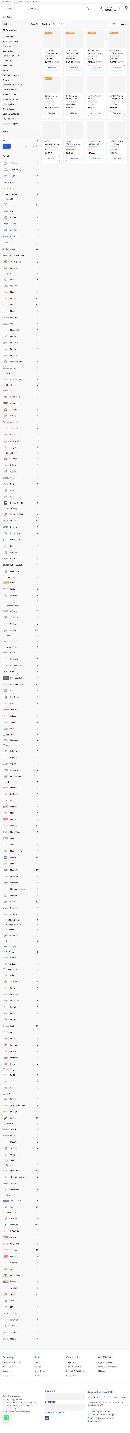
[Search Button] (88, 8)
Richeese (14, 1057)
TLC (8, 1195)
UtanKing (14, 1225)
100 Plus (14, 163)
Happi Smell (11, 647)
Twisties (13, 1218)
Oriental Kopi (11, 969)
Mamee (13, 826)
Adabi (12, 205)
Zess (12, 1301)
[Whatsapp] (6, 1417)
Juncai (13, 722)
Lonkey (13, 807)
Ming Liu (14, 870)
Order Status (39, 1371)
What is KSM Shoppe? (12, 1362)
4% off (48, 33)
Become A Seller (9, 1367)
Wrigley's (14, 1288)
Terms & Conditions (74, 1367)
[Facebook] (47, 1418)
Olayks (13, 946)
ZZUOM (13, 1313)
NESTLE (13, 914)
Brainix (13, 336)
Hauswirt (14, 659)
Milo (12, 864)
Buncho (13, 355)
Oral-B (13, 958)
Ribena (13, 1051)
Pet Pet (13, 1019)
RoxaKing (10, 1069)
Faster (13, 589)
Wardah (13, 1263)
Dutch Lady (15, 533)
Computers (7, 60)
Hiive (12, 671)
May (12, 845)
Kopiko (13, 764)
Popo (12, 1038)
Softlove (9, 1124)
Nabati (13, 902)
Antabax (14, 236)
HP (11, 690)
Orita (12, 975)
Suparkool (10, 1160)
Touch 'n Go (11, 1213)
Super (8, 1165)
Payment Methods (105, 1362)
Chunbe (13, 409)
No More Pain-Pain (14, 925)
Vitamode (14, 1250)
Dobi (12, 497)
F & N (12, 558)
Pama (12, 988)
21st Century (15, 170)
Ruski (12, 1075)
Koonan (13, 757)
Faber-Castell (16, 565)
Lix (11, 800)
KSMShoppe (110, 10)
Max (12, 838)
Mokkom (14, 876)
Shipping (101, 1371)
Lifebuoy (14, 794)
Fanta (12, 582)
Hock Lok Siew (16, 684)
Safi (11, 1081)
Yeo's (12, 1294)
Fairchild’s (14, 571)
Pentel (13, 1007)
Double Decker (16, 514)
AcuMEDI (10, 199)
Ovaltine (13, 981)
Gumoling (14, 641)
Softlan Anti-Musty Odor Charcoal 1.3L (72, 98)
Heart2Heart (15, 665)
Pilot (12, 1026)
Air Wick (14, 217)
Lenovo (13, 788)
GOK (8, 636)
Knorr (8, 745)
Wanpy (13, 1256)
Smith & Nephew (17, 1105)
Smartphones (8, 109)
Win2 (12, 1269)
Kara (12, 729)
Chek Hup (10, 385)
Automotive (8, 46)
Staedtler (14, 1142)
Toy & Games (8, 119)
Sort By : (46, 24)
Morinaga (14, 883)
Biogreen (14, 317)
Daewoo (13, 471)
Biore (12, 324)
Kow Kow (14, 770)
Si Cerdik (14, 1099)
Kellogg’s (10, 734)
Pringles (13, 1045)
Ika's (12, 703)
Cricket (13, 465)
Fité (7, 601)
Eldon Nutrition (16, 539)
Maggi (13, 819)
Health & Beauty (10, 90)
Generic (13, 630)
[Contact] (102, 9)
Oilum (8, 941)
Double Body (11, 509)
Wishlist (37, 1367)
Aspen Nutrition (17, 255)
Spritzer (13, 1129)
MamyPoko (15, 832)
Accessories (8, 36)
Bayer (12, 279)
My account (17, 2)
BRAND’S (14, 343)
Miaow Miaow (16, 851)
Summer (13, 1148)
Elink (12, 546)
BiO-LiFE (14, 305)
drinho (13, 520)
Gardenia (14, 611)
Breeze (13, 349)
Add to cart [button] (52, 68)
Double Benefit (16, 503)
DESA (12, 484)
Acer (12, 189)
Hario (12, 652)
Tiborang (14, 1183)
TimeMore (14, 1190)
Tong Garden (15, 1201)
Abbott (13, 182)
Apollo (13, 243)
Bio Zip (13, 298)
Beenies (13, 286)
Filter (7, 146)
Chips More (15, 397)
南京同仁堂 (14, 1320)
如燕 (12, 1326)
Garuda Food (15, 617)
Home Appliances (10, 99)
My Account (39, 1375)
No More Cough (13, 920)
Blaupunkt (14, 330)
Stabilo (13, 1135)
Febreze (13, 595)
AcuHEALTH (11, 194)
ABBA (12, 176)
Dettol (12, 490)
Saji (11, 1088)
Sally (8, 1093)
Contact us (7, 2)
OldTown (10, 952)
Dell (11, 478)
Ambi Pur (14, 230)
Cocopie (13, 435)
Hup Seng (14, 697)
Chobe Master (16, 403)
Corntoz (13, 459)
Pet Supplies (8, 104)
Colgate (13, 447)
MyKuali (13, 895)
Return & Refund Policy (75, 1371)
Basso (8, 274)
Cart (36, 1362)
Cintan (13, 416)
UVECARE (14, 1231)
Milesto (13, 857)
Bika (12, 292)
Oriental (13, 964)
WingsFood (15, 1275)
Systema (14, 1170)
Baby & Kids (8, 51)
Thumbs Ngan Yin (18, 1177)
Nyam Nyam (15, 935)
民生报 (13, 1339)
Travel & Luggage (10, 124)
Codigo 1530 (15, 441)
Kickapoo (14, 740)
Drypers (13, 527)
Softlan (13, 1118)
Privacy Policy (72, 1375)
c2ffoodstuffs (16, 362)
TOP (12, 1207)
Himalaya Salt (16, 678)
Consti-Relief (11, 453)
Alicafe (13, 224)
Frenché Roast (12, 606)
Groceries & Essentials (12, 85)
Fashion (6, 70)
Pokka (13, 1032)
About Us (70, 1362)
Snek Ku (13, 1112)
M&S (12, 813)
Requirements (8, 1371)
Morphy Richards (17, 889)
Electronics (7, 65)
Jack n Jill (14, 710)
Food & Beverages (11, 75)
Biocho (13, 311)
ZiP (11, 1307)
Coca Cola (14, 428)
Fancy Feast (11, 577)
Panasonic (14, 994)
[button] (122, 24)
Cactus (13, 368)
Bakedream (15, 268)
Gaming (6, 80)
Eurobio (13, 552)
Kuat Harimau (16, 776)
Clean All (34, 24)
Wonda (13, 1282)
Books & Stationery (11, 56)
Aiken (12, 211)
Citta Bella (14, 422)
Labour (9, 782)
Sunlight (13, 1155)
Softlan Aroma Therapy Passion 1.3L (94, 98)
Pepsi (12, 1013)
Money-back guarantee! (108, 1367)
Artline (13, 249)
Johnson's (14, 716)
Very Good (14, 1244)
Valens (13, 1237)
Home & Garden (10, 94)
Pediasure (14, 1000)
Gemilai (13, 624)
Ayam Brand (15, 262)
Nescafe (13, 908)
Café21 (9, 374)
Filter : (5, 24)
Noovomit (10, 930)
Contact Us (7, 1375)
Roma (12, 1064)
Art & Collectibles (10, 41)
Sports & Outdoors (11, 114)
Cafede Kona (15, 379)
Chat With (108, 7)
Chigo (12, 390)
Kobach (13, 751)
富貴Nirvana (15, 1332)
